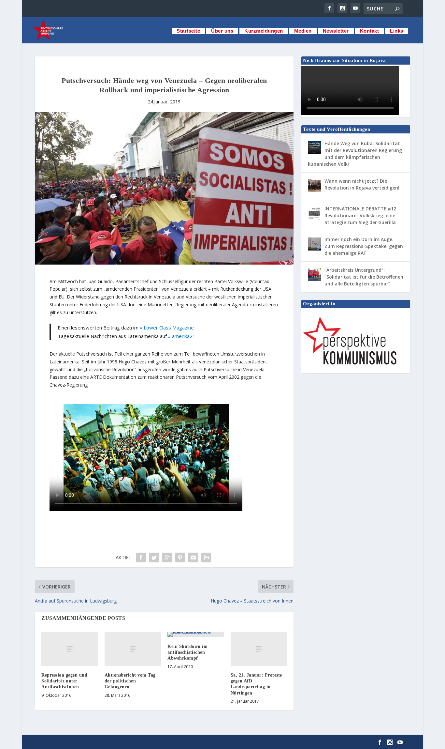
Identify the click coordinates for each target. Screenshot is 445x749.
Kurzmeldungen (263, 31)
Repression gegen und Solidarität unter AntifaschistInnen (64, 681)
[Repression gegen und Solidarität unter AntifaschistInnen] (69, 649)
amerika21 (183, 336)
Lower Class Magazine (169, 327)
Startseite (188, 31)
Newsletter (336, 31)
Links (396, 31)
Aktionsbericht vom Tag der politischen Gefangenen (130, 681)
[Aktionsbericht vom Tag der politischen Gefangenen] (133, 649)
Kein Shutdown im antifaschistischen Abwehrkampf (187, 652)
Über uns (222, 31)
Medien (303, 31)
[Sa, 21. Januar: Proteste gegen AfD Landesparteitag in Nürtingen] (259, 649)
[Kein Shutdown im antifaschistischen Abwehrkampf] (195, 634)
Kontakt (369, 31)
